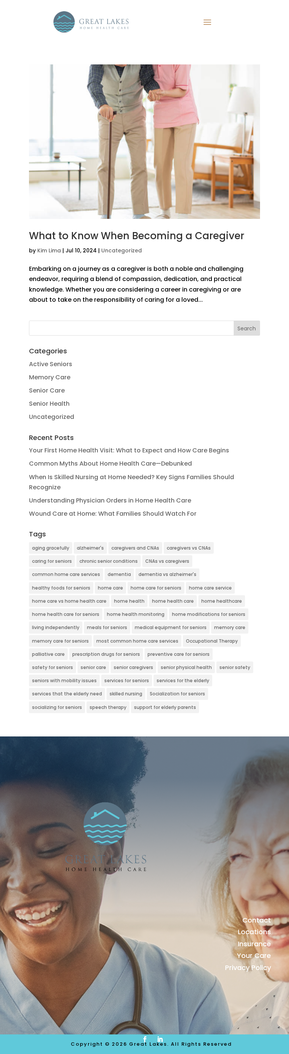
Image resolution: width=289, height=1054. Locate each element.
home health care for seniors (65, 614)
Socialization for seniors (177, 693)
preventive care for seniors (179, 654)
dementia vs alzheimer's (167, 574)
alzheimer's (90, 548)
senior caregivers (133, 667)
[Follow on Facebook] (145, 1039)
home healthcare (221, 601)
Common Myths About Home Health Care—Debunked (110, 463)
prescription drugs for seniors (106, 654)
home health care (173, 601)
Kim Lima (49, 250)
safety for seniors (52, 667)
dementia (119, 574)
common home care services (66, 574)
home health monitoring (135, 614)
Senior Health (49, 403)
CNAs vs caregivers (167, 561)
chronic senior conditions (108, 561)
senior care (93, 667)
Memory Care (49, 377)
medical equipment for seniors (171, 627)
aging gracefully (50, 548)
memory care (229, 627)
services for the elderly (183, 680)
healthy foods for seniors (61, 588)
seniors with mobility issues (64, 680)
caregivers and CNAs (135, 548)
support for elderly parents (165, 707)
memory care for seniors (60, 641)
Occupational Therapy (212, 641)
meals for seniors (107, 627)
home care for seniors (156, 588)
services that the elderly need (67, 693)
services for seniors (126, 680)
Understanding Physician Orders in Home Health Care (110, 500)
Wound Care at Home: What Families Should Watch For (112, 513)
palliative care (48, 654)
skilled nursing (126, 693)
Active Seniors (50, 364)
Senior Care (47, 390)
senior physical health (186, 667)
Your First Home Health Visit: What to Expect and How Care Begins (129, 450)
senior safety (234, 667)
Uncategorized (121, 250)
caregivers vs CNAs (189, 548)
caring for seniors (52, 561)
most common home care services (137, 641)
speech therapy (108, 707)
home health (129, 601)
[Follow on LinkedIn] (160, 1039)
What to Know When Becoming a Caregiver (138, 236)
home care (110, 588)
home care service (210, 588)
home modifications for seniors (208, 614)
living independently (55, 627)
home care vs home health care (69, 601)
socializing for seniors (57, 707)
